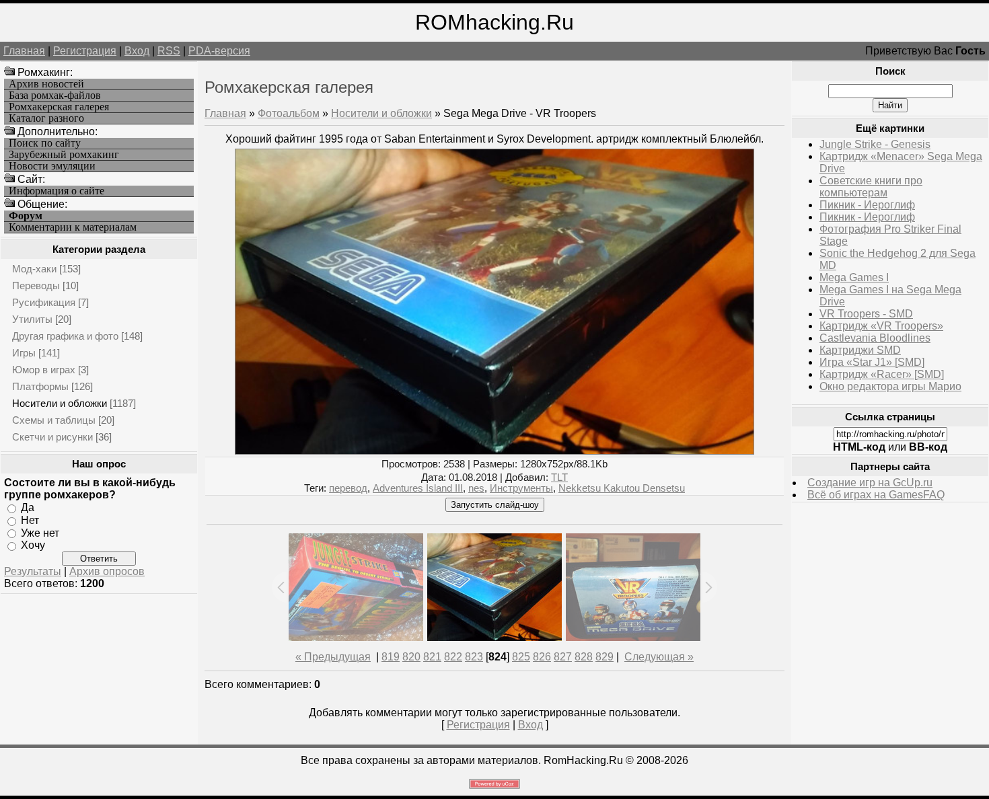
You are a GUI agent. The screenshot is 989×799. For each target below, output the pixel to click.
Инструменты (521, 488)
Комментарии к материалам (73, 227)
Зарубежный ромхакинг (64, 154)
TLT (559, 477)
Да (27, 507)
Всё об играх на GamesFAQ (876, 494)
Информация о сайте (56, 191)
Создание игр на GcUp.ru (869, 482)
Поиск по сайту (45, 143)
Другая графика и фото (65, 336)
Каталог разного (46, 118)
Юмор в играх (43, 369)
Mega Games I (854, 277)
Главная (24, 50)
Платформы (40, 386)
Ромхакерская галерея (59, 107)
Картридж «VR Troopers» (881, 326)
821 (432, 656)
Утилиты (32, 319)
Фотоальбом (289, 113)
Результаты (32, 571)
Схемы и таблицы (54, 420)
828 (584, 656)
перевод (348, 488)
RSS (168, 50)
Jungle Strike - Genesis (874, 144)
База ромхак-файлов (55, 95)
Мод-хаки (34, 268)
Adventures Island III (418, 488)
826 (542, 656)
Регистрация (84, 50)
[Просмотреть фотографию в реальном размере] (494, 451)
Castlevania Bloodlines (874, 338)
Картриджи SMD (860, 350)
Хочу (33, 545)
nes (476, 488)
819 (390, 656)
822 (453, 656)
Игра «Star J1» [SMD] (871, 362)
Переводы (36, 285)
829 (604, 656)
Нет (30, 520)
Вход (136, 50)
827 (563, 656)
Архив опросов (107, 571)
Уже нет (40, 532)
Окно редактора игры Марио (890, 386)
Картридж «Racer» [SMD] (881, 374)
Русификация (43, 302)
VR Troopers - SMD (866, 313)
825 (521, 656)
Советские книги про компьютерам (870, 186)
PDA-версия (219, 50)
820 (411, 656)
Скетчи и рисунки (52, 437)
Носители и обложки (59, 403)
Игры (24, 352)
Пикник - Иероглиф (867, 205)
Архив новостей (46, 84)
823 (474, 656)
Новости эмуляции (52, 166)
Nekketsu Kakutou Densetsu (621, 488)
